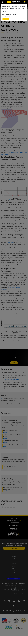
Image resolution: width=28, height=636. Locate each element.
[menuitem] (3, 2)
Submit (5, 19)
